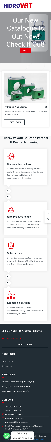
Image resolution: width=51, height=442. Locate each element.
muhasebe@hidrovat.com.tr (16, 422)
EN (46, 219)
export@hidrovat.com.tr (15, 418)
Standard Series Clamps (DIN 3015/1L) (18, 382)
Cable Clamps (7, 361)
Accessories (7, 366)
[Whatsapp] (6, 436)
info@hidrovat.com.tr (14, 414)
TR (46, 214)
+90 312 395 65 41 (13, 411)
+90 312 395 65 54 (12, 338)
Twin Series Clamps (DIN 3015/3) (15, 391)
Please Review (14, 122)
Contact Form (25, 345)
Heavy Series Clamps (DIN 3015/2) (16, 387)
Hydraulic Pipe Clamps (16, 107)
